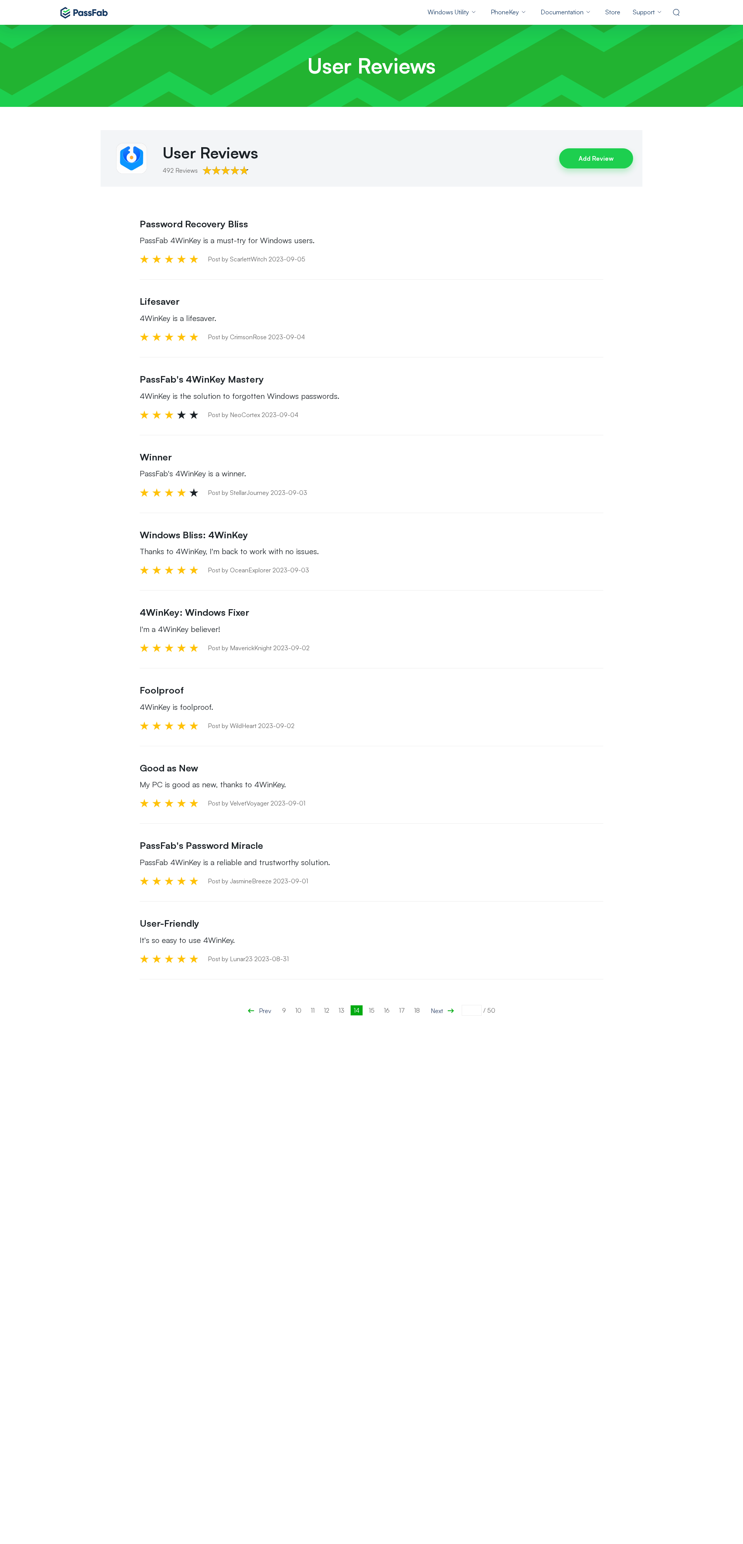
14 (357, 1010)
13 (341, 1010)
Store (612, 12)
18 (417, 1010)
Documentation (562, 12)
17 (402, 1010)
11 (313, 1010)
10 (298, 1010)
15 (372, 1010)
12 (326, 1010)
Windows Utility (448, 12)
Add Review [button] (596, 158)
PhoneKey (505, 12)
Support (644, 12)
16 (387, 1010)
